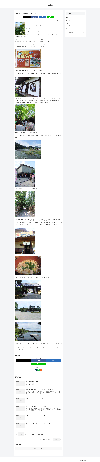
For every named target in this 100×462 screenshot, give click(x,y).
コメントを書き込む (39, 448)
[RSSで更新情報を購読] (41, 370)
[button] (84, 32)
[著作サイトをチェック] (36, 370)
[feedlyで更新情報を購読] (38, 370)
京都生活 (18, 355)
